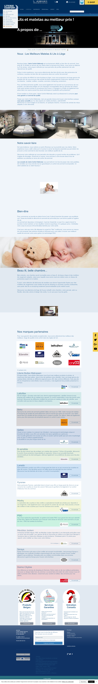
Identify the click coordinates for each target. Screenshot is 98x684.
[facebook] (72, 654)
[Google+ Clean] (68, 654)
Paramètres (83, 681)
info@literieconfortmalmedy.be (23, 638)
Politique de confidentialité (68, 681)
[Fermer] (96, 682)
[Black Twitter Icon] (95, 339)
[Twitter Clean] (70, 654)
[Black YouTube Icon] (95, 349)
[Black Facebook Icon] (95, 335)
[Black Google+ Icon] (95, 344)
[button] (56, 2)
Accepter (91, 681)
